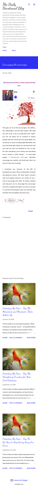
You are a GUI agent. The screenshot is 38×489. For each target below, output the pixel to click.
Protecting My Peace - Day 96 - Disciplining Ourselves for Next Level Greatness (17, 377)
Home (5, 50)
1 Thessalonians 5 (14, 157)
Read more (31, 337)
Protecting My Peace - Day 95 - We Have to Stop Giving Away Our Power (18, 442)
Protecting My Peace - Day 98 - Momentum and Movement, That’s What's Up (18, 312)
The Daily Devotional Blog (13, 6)
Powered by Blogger (20, 480)
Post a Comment (15, 337)
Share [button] (30, 211)
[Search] (29, 4)
